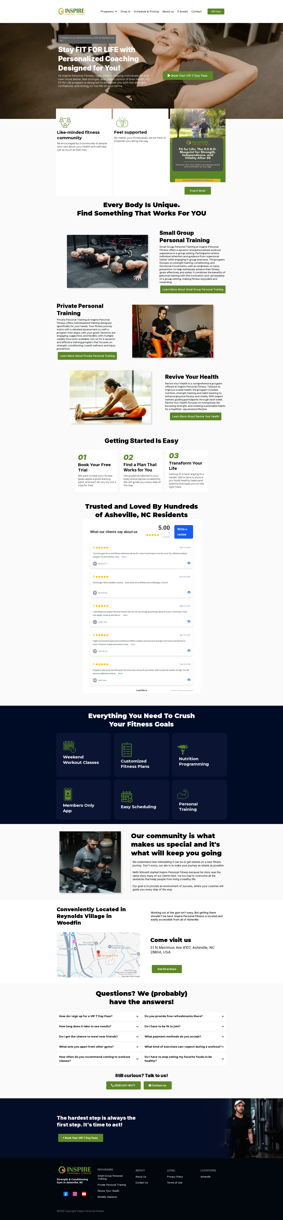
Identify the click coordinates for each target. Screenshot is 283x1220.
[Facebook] (65, 1194)
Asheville (205, 1176)
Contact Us (141, 1182)
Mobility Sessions (107, 1196)
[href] (98, 955)
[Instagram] (74, 1194)
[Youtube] (84, 1194)
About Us (140, 1176)
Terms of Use (174, 1182)
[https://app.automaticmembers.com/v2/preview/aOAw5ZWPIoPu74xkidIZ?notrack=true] (71, 11)
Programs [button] (107, 11)
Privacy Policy (175, 1176)
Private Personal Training (112, 1184)
